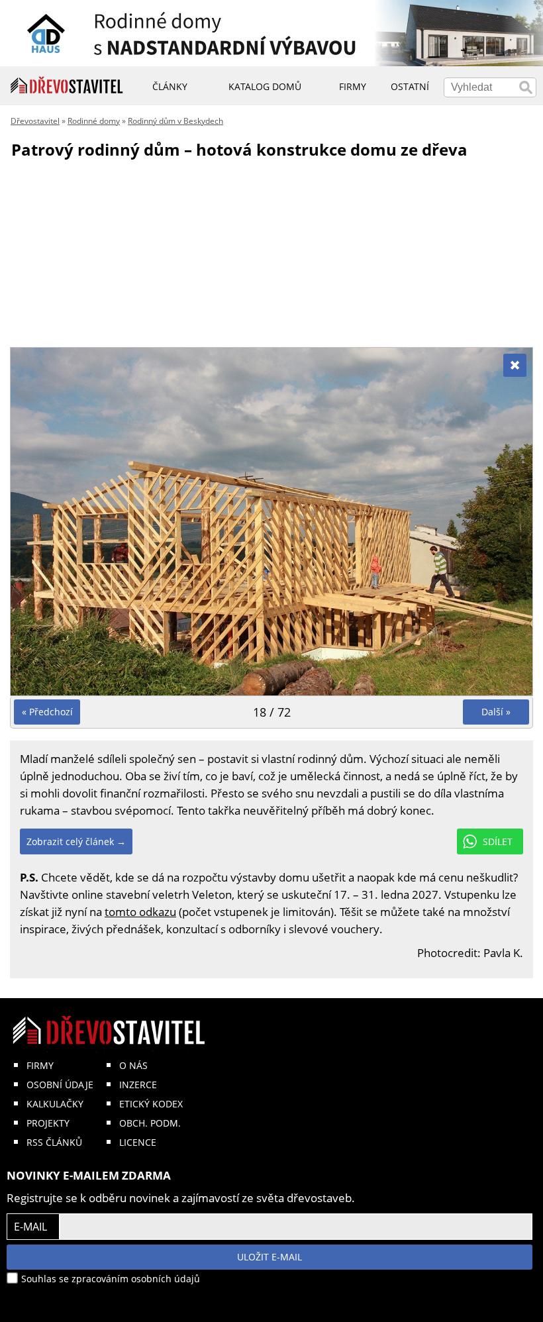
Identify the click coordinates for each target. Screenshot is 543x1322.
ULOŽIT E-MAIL (269, 1256)
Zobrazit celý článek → (76, 841)
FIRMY (40, 1065)
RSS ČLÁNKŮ (54, 1142)
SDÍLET (498, 841)
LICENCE (137, 1142)
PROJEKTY (48, 1123)
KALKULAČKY (54, 1103)
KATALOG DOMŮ (264, 86)
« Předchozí (47, 711)
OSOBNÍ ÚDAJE (59, 1084)
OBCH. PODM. (150, 1123)
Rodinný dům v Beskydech (175, 121)
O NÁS (133, 1065)
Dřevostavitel (35, 121)
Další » (496, 711)
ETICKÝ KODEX (151, 1103)
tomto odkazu (140, 911)
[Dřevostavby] (67, 85)
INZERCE (138, 1084)
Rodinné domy (94, 121)
